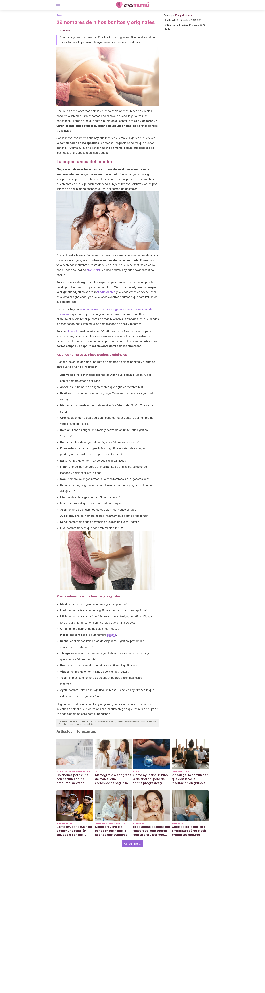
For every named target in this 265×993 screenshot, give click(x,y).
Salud (98, 772)
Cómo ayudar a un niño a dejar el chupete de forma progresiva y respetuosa (150, 779)
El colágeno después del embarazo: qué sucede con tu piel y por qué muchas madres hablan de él (151, 831)
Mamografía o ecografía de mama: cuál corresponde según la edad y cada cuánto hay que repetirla (113, 779)
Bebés (59, 15)
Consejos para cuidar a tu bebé (73, 772)
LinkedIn (73, 331)
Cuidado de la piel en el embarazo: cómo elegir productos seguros (189, 831)
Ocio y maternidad (182, 772)
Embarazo (177, 823)
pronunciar (93, 270)
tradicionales (106, 292)
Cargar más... (132, 843)
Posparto (138, 823)
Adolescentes (64, 823)
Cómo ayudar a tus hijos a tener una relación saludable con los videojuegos (74, 831)
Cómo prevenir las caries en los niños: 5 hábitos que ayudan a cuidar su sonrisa (111, 831)
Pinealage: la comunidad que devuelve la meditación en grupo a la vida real (190, 779)
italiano (111, 634)
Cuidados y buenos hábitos (110, 823)
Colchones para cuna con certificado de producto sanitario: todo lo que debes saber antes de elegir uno (74, 779)
